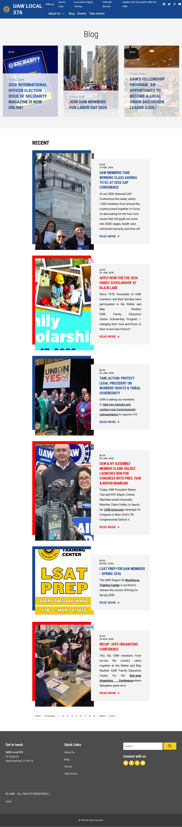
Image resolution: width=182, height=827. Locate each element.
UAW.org (50, 4)
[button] (169, 746)
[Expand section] (63, 13)
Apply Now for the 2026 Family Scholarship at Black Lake (119, 283)
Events (81, 13)
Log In (9, 801)
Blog (72, 13)
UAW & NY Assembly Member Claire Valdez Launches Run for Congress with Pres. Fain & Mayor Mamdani (120, 473)
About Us (54, 13)
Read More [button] (109, 236)
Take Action (97, 13)
